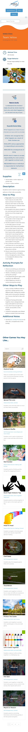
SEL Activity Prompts (16, 319)
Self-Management (8, 432)
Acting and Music (17, 371)
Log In (19, 10)
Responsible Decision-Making (11, 464)
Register (14, 14)
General (16, 402)
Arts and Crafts (17, 650)
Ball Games (17, 619)
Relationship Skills (8, 402)
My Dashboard (11, 10)
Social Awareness (8, 371)
